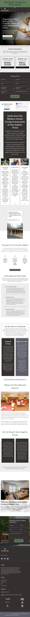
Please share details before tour (21, 91)
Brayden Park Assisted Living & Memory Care (8, 104)
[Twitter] (5, 559)
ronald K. (19, 103)
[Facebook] (2, 559)
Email (2, 83)
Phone (17, 83)
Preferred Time (19, 87)
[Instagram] (8, 559)
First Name (3, 79)
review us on (6, 109)
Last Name (18, 79)
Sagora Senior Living (6, 613)
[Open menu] (28, 9)
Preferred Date (4, 87)
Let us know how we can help (15, 533)
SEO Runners (22, 615)
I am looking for (4, 91)
